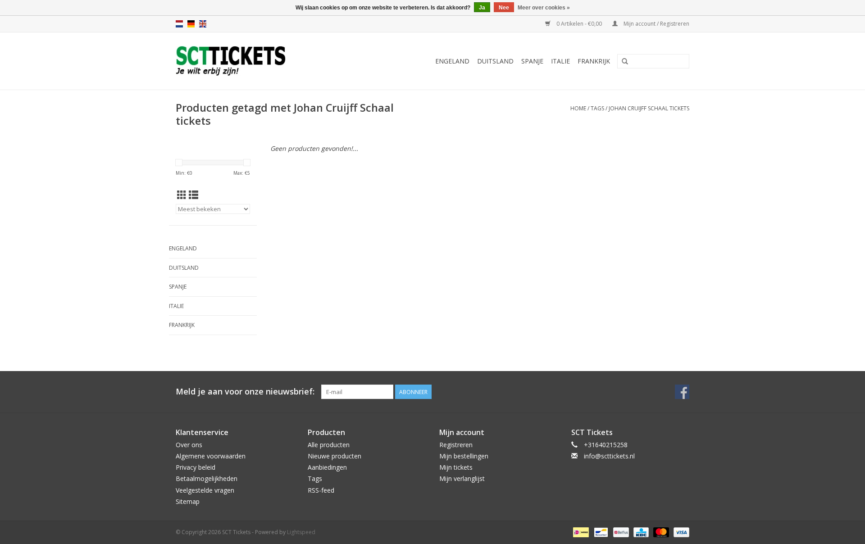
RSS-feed (321, 490)
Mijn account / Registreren (655, 23)
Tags (597, 108)
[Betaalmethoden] (580, 531)
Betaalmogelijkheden (206, 478)
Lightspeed (301, 532)
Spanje (532, 61)
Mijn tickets (456, 467)
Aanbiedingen (327, 467)
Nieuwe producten (334, 456)
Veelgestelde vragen (205, 490)
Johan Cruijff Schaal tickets (649, 108)
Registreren (456, 444)
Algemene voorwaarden (211, 456)
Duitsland (495, 61)
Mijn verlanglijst (462, 478)
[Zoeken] (625, 61)
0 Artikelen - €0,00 (579, 23)
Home (578, 108)
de (191, 23)
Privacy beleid (195, 467)
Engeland (452, 61)
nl (179, 23)
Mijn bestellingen (463, 456)
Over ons (189, 444)
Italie (560, 61)
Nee (504, 8)
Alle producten (329, 444)
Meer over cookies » (544, 8)
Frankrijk (594, 61)
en (202, 23)
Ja (482, 8)
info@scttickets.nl (609, 456)
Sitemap (188, 501)
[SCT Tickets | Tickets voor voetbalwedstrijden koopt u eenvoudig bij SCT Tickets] (253, 61)
